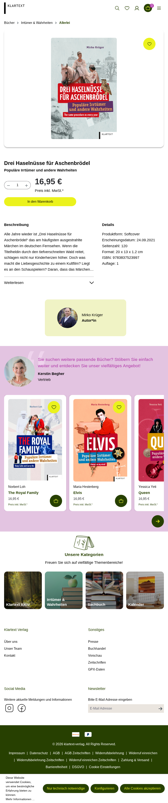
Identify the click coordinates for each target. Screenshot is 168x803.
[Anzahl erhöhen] (26, 185)
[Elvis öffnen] (100, 441)
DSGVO (78, 767)
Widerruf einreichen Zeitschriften (92, 760)
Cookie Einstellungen (104, 767)
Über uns (10, 641)
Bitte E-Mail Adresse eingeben (110, 699)
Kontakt (9, 655)
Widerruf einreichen (143, 753)
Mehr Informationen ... (20, 799)
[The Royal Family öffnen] (35, 441)
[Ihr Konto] (137, 8)
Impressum (17, 753)
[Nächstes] (158, 521)
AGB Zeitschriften (77, 753)
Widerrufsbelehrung (109, 753)
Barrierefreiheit (56, 767)
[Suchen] (117, 8)
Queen (144, 493)
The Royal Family (23, 493)
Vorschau (95, 655)
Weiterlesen (14, 283)
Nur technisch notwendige (66, 788)
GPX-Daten (96, 669)
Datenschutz (39, 753)
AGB (56, 753)
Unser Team (13, 648)
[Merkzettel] (127, 8)
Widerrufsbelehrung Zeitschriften (40, 760)
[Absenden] (160, 708)
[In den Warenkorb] (56, 501)
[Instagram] (9, 708)
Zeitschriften (97, 662)
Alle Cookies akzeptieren (142, 788)
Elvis (77, 493)
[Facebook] (21, 708)
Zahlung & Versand (135, 760)
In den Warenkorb (40, 201)
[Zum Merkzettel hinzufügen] (149, 44)
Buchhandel (97, 648)
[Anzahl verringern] (8, 185)
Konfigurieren (104, 788)
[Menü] (159, 8)
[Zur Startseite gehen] (23, 8)
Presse (93, 641)
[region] (84, 88)
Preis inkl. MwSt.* (49, 191)
